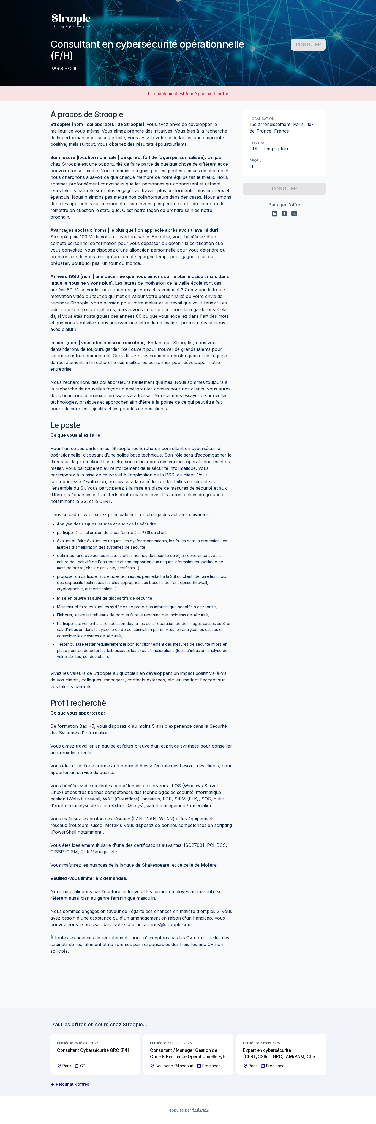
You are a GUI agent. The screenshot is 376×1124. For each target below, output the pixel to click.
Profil (255, 160)
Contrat (258, 143)
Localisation (262, 119)
